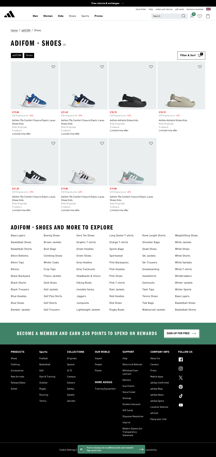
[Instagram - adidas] (191, 369)
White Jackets (183, 242)
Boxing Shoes (52, 235)
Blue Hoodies (18, 296)
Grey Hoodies (84, 262)
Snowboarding (150, 269)
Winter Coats (51, 262)
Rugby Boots (116, 310)
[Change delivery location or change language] (208, 9)
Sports (85, 16)
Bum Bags (50, 249)
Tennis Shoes (150, 296)
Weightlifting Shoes (186, 235)
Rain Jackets (116, 289)
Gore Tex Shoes (85, 235)
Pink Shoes (116, 276)
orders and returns (164, 9)
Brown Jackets (52, 242)
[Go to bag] (208, 16)
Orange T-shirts (118, 242)
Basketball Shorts (21, 249)
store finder (141, 9)
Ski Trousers (149, 262)
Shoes (72, 16)
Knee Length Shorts (154, 235)
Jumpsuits (82, 303)
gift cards (179, 9)
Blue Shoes (17, 303)
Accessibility (150, 450)
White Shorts (182, 256)
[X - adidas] (191, 378)
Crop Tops (50, 269)
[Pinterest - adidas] (191, 387)
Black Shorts (18, 283)
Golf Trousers (52, 310)
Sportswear (116, 256)
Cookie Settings (67, 450)
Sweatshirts (149, 276)
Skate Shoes (149, 249)
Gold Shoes (50, 283)
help (151, 9)
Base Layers (18, 235)
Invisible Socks (85, 289)
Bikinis (15, 269)
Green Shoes (83, 256)
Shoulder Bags (151, 242)
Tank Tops (148, 289)
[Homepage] (9, 14)
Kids (60, 16)
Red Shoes (115, 303)
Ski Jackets (149, 256)
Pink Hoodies (117, 269)
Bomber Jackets (20, 310)
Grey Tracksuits (85, 269)
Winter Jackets (184, 283)
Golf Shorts (50, 303)
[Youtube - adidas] (191, 405)
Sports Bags (116, 249)
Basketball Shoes (21, 242)
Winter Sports (183, 289)
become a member (195, 9)
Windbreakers (183, 276)
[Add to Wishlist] (53, 67)
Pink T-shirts (117, 283)
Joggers (81, 296)
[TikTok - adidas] (191, 396)
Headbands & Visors (88, 276)
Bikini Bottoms (19, 256)
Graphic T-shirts (86, 242)
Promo (98, 16)
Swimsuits (148, 283)
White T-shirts (183, 269)
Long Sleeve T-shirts (121, 235)
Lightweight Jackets (88, 310)
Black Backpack (20, 276)
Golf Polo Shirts (53, 296)
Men (35, 16)
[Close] (81, 449)
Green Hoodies (85, 249)
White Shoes (182, 249)
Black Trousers (20, 289)
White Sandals (183, 262)
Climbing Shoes (53, 256)
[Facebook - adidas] (191, 360)
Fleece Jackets (52, 276)
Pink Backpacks (119, 262)
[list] (94, 55)
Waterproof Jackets (153, 310)
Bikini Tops (17, 262)
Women (48, 16)
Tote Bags (148, 303)
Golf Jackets (51, 289)
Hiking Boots (84, 283)
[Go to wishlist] (200, 16)
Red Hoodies (116, 296)
